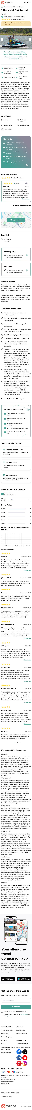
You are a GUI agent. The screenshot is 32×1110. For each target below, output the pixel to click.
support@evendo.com (23, 1047)
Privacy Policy (7, 1016)
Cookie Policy (24, 1014)
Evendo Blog (5, 1033)
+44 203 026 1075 (22, 1044)
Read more (25, 199)
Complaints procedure (23, 1075)
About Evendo (20, 1030)
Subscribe (16, 1007)
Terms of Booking (6, 1096)
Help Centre (20, 1072)
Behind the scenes (21, 1033)
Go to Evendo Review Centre (22, 205)
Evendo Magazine (6, 1037)
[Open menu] (30, 2)
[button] (2, 39)
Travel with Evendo (7, 1030)
